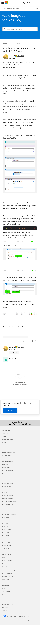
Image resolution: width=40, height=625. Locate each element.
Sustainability (5, 610)
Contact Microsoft (13, 618)
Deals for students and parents (9, 514)
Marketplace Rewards (7, 576)
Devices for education (7, 498)
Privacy (21, 618)
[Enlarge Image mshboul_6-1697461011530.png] (20, 270)
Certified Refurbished (7, 480)
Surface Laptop (5, 436)
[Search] (24, 3)
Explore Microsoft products (8, 452)
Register (29, 3)
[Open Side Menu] (2, 2)
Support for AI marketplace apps (9, 567)
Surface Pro (5, 433)
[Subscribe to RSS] (26, 424)
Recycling (29, 620)
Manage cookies (29, 618)
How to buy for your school (8, 508)
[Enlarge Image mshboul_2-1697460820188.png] (20, 228)
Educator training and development (10, 511)
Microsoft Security (6, 529)
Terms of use (5, 620)
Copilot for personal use (8, 446)
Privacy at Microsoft (7, 598)
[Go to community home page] (6, 2)
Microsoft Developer (7, 560)
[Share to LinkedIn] (10, 424)
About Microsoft (6, 591)
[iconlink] (5, 359)
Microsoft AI (5, 526)
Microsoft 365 (5, 536)
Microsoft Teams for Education (9, 501)
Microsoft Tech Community (8, 570)
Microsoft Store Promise (8, 483)
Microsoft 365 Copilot (7, 545)
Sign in (10, 410)
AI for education (6, 517)
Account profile (5, 464)
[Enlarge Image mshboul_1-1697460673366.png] (20, 166)
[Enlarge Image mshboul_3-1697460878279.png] (20, 241)
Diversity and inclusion (7, 604)
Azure (3, 557)
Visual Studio (5, 579)
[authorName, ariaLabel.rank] (5, 56)
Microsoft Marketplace (7, 573)
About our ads (5, 622)
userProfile (14, 353)
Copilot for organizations (8, 442)
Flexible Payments (6, 486)
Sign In (35, 3)
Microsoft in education (7, 495)
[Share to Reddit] (20, 424)
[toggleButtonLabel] (37, 8)
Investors (4, 601)
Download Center (6, 467)
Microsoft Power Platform (8, 539)
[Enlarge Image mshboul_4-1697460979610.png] (20, 254)
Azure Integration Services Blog (11, 8)
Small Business (5, 548)
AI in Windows (5, 449)
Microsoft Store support (7, 470)
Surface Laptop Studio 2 (7, 439)
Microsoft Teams (6, 542)
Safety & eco (21, 620)
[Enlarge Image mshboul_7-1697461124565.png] (20, 289)
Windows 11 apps (6, 455)
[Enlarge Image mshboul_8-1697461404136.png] (20, 313)
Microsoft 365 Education (8, 504)
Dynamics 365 (5, 532)
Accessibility (5, 607)
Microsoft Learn (6, 563)
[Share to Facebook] (14, 424)
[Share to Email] (30, 424)
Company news (5, 594)
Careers (4, 588)
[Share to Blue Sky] (23, 424)
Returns (4, 473)
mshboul (12, 56)
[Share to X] (17, 424)
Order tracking (5, 477)
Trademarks (13, 620)
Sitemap (4, 618)
